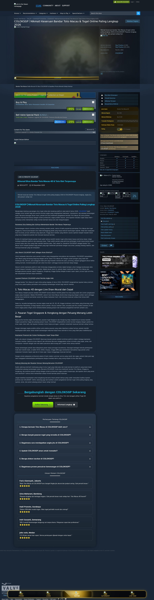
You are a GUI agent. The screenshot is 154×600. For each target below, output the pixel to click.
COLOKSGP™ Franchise (39, 18)
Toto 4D (29, 18)
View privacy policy (107, 227)
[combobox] (113, 13)
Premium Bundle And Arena (58, 117)
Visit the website (106, 218)
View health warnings (107, 224)
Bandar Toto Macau (19, 18)
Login (132, 2)
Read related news (106, 232)
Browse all (90, 129)
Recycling (45, 599)
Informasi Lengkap (64, 404)
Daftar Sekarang (41, 404)
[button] (17, 13)
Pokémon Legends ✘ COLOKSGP (38, 117)
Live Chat (132, 596)
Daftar (137, 2)
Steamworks (18, 599)
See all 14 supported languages (109, 169)
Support (38, 599)
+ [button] (101, 73)
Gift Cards (53, 599)
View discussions (106, 235)
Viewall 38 (134, 195)
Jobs (11, 599)
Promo (21, 596)
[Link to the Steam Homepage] (23, 6)
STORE (38, 5)
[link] (74, 109)
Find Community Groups (108, 238)
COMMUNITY (48, 5)
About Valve (5, 599)
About (58, 5)
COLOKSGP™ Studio (113, 212)
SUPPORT (66, 5)
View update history (107, 229)
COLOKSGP (119, 53)
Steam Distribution (29, 599)
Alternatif (105, 596)
